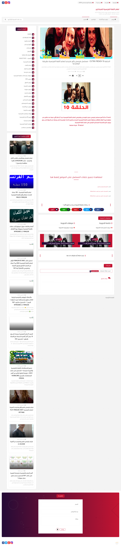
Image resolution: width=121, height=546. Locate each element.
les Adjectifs (27, 37)
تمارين (85, 19)
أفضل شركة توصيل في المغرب (102, 186)
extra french (71, 71)
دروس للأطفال (27, 96)
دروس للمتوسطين (26, 103)
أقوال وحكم (27, 44)
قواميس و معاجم (26, 127)
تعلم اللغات (28, 65)
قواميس (93, 19)
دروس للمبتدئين (27, 100)
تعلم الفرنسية (27, 61)
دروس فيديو (28, 93)
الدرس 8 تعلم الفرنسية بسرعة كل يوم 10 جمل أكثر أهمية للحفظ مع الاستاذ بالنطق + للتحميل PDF (21, 336)
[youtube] (6, 2)
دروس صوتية (28, 89)
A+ (82, 75)
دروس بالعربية (27, 86)
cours (29, 34)
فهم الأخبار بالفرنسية (25, 117)
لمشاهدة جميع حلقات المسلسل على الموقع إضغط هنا (76, 177)
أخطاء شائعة (27, 41)
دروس (113, 19)
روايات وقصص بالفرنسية (25, 113)
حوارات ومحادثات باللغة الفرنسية (22, 75)
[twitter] (6, 542)
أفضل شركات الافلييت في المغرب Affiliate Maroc (99, 191)
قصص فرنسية (27, 120)
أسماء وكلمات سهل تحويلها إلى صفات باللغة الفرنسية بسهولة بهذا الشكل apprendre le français (21, 229)
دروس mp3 (28, 79)
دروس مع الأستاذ (103, 19)
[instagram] (9, 2)
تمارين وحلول (27, 68)
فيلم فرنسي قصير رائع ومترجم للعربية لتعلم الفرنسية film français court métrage (21, 410)
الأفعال (29, 51)
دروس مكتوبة (27, 110)
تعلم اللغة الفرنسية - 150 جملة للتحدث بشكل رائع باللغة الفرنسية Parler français (21, 195)
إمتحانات (28, 48)
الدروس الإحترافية (26, 55)
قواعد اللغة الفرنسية (25, 124)
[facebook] (3, 2)
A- (76, 75)
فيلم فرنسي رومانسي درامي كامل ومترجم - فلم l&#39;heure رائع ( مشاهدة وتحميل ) (21, 160)
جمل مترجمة (27, 72)
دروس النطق (28, 82)
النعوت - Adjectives (25, 58)
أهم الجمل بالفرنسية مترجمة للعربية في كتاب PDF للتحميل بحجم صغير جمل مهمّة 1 (21, 475)
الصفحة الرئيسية (110, 297)
